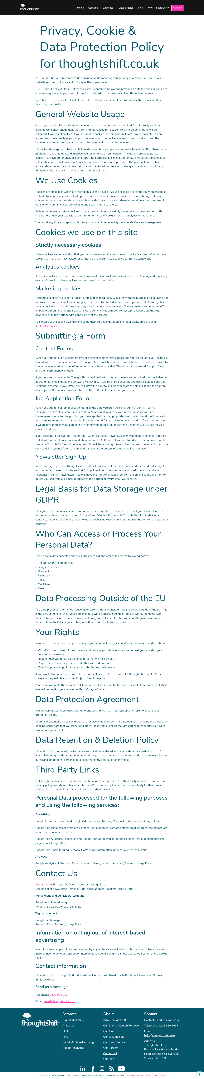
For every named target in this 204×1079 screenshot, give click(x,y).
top (200, 539)
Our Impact (110, 1053)
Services (93, 7)
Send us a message (167, 1020)
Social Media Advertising (78, 1042)
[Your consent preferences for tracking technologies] (199, 1074)
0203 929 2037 (59, 994)
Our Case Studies (114, 1042)
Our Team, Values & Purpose (121, 1025)
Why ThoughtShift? (158, 7)
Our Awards (111, 1031)
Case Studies (126, 7)
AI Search (68, 1025)
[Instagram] (102, 1068)
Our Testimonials (113, 1036)
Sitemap (163, 1075)
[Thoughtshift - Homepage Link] (29, 7)
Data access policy (152, 1075)
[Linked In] (82, 1068)
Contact (177, 8)
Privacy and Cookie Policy (134, 1075)
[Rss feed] (111, 1068)
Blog (140, 8)
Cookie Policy (48, 326)
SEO (65, 1031)
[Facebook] (92, 1068)
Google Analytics (73, 1047)
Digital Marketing (73, 1020)
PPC (65, 1036)
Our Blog (108, 1059)
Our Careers (110, 1047)
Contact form (43, 884)
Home (80, 8)
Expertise (108, 7)
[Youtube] (121, 1068)
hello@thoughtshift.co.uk (59, 1001)
